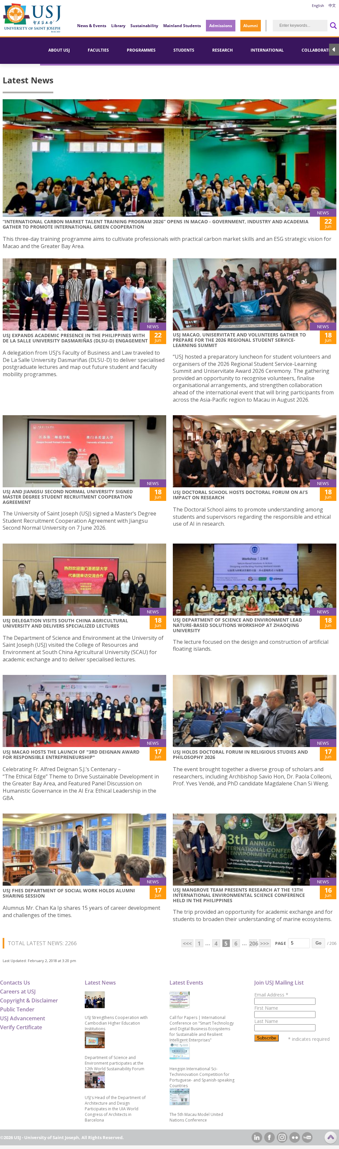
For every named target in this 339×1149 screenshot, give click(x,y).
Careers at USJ (18, 991)
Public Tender (17, 1009)
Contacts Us (15, 982)
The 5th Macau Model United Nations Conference (196, 1117)
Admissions (220, 25)
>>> (264, 943)
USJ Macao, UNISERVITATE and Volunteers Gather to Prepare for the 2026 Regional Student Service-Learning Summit (239, 339)
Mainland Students (182, 25)
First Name (266, 1008)
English (318, 5)
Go (318, 943)
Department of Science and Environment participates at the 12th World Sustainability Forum (114, 1063)
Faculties (98, 50)
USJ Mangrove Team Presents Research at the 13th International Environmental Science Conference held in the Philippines (239, 895)
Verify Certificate (21, 1027)
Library (118, 25)
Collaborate (316, 50)
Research (222, 50)
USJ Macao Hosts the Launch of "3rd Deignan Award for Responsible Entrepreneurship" (71, 754)
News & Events (91, 25)
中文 (332, 5)
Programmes (141, 50)
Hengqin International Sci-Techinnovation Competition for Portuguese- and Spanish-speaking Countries (202, 1077)
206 (253, 943)
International (267, 50)
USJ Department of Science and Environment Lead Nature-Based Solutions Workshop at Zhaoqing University (237, 625)
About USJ (59, 50)
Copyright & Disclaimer (29, 1000)
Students (183, 50)
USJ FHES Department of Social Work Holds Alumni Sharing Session (69, 893)
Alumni (250, 25)
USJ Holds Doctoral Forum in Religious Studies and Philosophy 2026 (240, 754)
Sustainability (144, 25)
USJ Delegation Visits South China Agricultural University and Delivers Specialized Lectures (65, 623)
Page (280, 943)
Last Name (266, 1021)
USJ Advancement (22, 1018)
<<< (187, 943)
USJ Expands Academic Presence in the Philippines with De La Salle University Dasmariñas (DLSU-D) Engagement (75, 338)
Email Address (271, 995)
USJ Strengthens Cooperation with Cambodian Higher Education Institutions (116, 1023)
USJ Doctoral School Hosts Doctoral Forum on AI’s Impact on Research (240, 495)
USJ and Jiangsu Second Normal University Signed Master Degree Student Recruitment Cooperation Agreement (68, 496)
